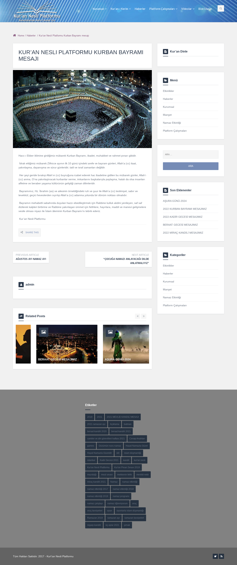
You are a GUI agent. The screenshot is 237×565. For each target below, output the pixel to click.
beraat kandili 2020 (97, 431)
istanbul (91, 460)
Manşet (167, 114)
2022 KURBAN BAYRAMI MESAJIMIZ (111, 359)
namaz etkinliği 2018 (123, 489)
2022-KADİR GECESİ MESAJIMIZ (183, 216)
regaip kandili (94, 525)
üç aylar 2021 (112, 525)
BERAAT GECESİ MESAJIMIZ (180, 224)
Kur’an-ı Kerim (119, 8)
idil (117, 453)
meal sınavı (107, 474)
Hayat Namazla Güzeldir (99, 453)
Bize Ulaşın (205, 8)
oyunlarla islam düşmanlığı (130, 510)
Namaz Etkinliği (172, 122)
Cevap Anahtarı (137, 438)
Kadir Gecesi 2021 (109, 460)
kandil (126, 460)
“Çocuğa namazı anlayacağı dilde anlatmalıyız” (126, 259)
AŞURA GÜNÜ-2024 (33, 359)
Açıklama (114, 424)
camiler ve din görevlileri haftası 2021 (106, 438)
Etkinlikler (168, 90)
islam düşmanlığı (132, 453)
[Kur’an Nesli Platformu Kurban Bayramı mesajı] (82, 109)
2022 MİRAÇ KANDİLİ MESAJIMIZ (183, 232)
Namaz (114, 482)
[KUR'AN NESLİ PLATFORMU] (37, 11)
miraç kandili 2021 (96, 482)
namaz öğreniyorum (117, 503)
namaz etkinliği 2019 (97, 496)
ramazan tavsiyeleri (134, 518)
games (90, 445)
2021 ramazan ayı (96, 424)
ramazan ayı (113, 518)
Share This (32, 232)
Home (21, 35)
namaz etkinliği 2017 (97, 489)
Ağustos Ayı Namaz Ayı (31, 257)
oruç (134, 503)
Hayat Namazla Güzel (137, 445)
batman (127, 424)
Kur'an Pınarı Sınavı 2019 (127, 467)
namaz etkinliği (129, 482)
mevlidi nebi (142, 474)
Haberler (140, 8)
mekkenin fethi (124, 474)
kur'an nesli (139, 460)
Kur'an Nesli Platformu (98, 467)
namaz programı (121, 496)
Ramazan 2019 (95, 518)
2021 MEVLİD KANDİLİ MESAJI (123, 417)
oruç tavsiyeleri (94, 510)
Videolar (186, 8)
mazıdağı (91, 474)
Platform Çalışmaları (162, 8)
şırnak (127, 525)
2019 (89, 417)
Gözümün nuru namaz (110, 445)
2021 (99, 417)
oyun (109, 510)
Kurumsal (98, 8)
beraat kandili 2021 (121, 431)
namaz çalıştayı (95, 503)
